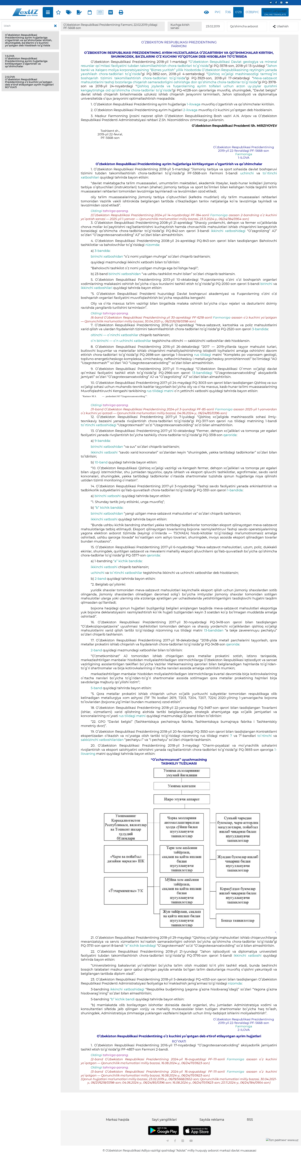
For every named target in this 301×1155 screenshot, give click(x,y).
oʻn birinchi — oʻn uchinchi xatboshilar (121, 341)
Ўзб (228, 12)
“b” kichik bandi (123, 999)
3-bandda (102, 251)
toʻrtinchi (264, 736)
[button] (30, 40)
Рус (218, 12)
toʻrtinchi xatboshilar (126, 573)
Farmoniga (243, 154)
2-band (100, 579)
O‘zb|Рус (252, 12)
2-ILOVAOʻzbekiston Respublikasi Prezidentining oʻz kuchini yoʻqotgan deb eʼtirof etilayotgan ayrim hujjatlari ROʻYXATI (29, 82)
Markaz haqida (117, 1120)
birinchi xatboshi (108, 496)
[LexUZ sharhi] (79, 12)
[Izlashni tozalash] (55, 26)
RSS (250, 1120)
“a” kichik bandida (127, 561)
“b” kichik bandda (109, 508)
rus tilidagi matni (160, 391)
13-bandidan (214, 630)
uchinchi (247, 173)
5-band (96, 688)
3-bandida (260, 329)
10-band (101, 462)
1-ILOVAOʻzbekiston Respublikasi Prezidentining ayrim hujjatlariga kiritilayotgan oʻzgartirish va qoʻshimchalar (26, 61)
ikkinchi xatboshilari (97, 288)
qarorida (230, 435)
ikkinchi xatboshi (105, 452)
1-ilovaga (194, 104)
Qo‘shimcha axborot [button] (244, 26)
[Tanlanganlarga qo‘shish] (58, 12)
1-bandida (235, 490)
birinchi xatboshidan (107, 256)
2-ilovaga (190, 110)
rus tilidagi (203, 355)
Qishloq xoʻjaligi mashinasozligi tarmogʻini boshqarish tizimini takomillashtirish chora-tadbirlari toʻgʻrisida (179, 76)
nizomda (152, 245)
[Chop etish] (121, 12)
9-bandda (102, 441)
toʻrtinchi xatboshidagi (99, 425)
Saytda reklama (211, 1120)
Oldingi (96, 211)
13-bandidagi (202, 373)
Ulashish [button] (283, 26)
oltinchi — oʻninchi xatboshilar (115, 335)
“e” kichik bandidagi (140, 946)
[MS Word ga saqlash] (110, 12)
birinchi (266, 284)
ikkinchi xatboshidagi (229, 231)
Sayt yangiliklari (164, 1120)
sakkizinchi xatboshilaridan (102, 740)
